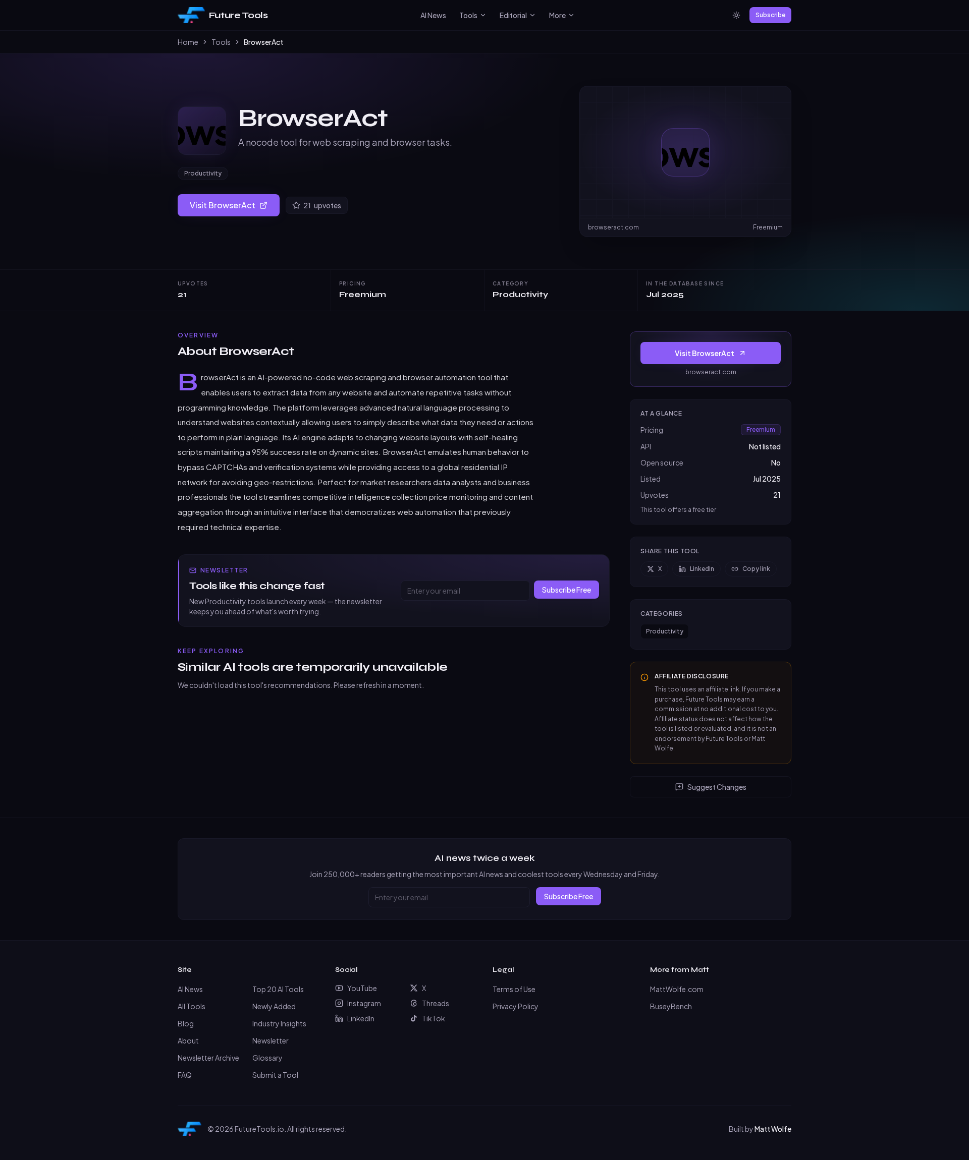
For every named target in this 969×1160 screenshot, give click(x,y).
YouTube (362, 988)
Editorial (513, 15)
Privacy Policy (516, 1006)
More (557, 15)
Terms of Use (514, 989)
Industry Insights (279, 1023)
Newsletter (270, 1040)
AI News (433, 15)
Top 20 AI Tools (278, 989)
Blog (186, 1023)
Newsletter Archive (208, 1057)
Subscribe (770, 15)
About (188, 1040)
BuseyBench (671, 1006)
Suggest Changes (716, 786)
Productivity (203, 173)
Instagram (364, 1003)
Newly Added (274, 1006)
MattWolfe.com (677, 989)
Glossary (267, 1057)
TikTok (433, 1018)
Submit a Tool (275, 1074)
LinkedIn (702, 568)
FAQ (185, 1074)
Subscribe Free (566, 589)
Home (188, 41)
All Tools (191, 1006)
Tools (468, 15)
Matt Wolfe (773, 1128)
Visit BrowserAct (222, 205)
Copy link (756, 568)
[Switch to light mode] (736, 15)
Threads (435, 1003)
